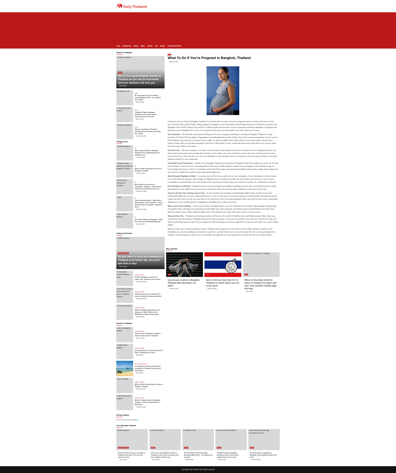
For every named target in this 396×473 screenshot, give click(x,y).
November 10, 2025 (141, 281)
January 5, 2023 (140, 316)
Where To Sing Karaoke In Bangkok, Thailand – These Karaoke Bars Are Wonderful (148, 402)
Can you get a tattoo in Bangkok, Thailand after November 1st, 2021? (184, 283)
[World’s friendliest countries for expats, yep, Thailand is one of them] (124, 278)
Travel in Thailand (139, 331)
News (162, 46)
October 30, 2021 (173, 288)
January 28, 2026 (255, 459)
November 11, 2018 (141, 209)
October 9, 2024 (140, 338)
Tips (169, 54)
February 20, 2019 (141, 388)
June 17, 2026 (123, 266)
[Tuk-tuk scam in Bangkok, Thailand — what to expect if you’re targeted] (124, 334)
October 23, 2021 (212, 288)
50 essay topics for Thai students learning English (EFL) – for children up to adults (148, 97)
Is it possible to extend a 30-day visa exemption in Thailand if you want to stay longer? (148, 368)
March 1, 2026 (139, 119)
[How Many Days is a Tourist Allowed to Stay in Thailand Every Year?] (124, 351)
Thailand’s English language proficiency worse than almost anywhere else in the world (145, 114)
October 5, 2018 (140, 224)
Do (156, 46)
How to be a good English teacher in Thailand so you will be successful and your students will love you (139, 79)
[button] (278, 46)
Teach (150, 46)
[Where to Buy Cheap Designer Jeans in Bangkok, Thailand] (124, 385)
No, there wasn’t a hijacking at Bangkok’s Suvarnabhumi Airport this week (263, 455)
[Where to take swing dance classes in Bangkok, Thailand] (124, 169)
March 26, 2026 (140, 102)
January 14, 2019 (140, 173)
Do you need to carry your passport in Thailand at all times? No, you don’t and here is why (140, 260)
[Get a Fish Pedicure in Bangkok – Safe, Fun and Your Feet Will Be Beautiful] (124, 220)
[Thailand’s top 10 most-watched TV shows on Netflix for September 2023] (124, 295)
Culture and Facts (123, 253)
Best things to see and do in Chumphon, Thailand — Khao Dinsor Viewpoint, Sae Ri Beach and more (148, 187)
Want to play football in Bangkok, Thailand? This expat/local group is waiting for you (147, 153)
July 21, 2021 (249, 291)
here (136, 420)
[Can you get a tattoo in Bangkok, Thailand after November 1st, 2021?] (184, 264)
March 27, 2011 (173, 61)
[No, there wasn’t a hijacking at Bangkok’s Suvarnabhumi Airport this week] (264, 439)
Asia (118, 46)
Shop (136, 46)
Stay (143, 46)
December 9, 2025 (141, 136)
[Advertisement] (198, 27)
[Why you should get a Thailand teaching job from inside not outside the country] (124, 131)
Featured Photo (174, 46)
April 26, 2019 (139, 373)
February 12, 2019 (141, 406)
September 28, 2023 (141, 298)
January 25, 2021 (140, 157)
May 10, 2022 (139, 355)
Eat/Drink (127, 46)
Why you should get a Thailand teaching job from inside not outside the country (148, 131)
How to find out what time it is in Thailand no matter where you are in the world (222, 283)
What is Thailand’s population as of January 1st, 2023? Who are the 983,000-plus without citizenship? (147, 312)
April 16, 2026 (123, 85)
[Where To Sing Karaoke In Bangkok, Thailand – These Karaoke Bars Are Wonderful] (124, 402)
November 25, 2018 (141, 191)
